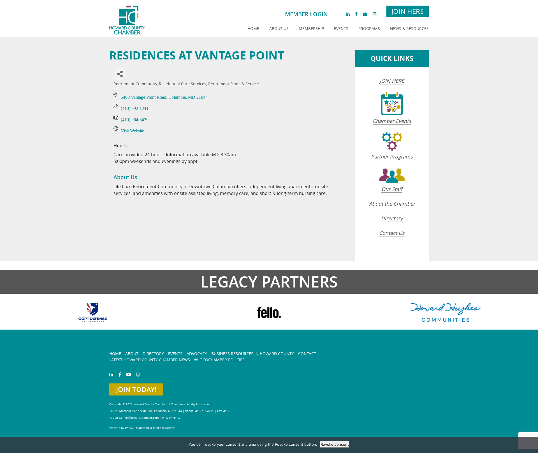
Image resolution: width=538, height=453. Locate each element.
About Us (279, 28)
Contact (307, 353)
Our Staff (391, 189)
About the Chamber (392, 203)
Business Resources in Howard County (252, 353)
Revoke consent (335, 444)
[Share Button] (119, 74)
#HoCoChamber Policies (219, 359)
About (131, 353)
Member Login (306, 14)
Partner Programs (392, 156)
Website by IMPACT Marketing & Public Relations (142, 428)
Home (253, 28)
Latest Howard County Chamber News (149, 359)
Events (341, 28)
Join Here (407, 11)
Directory (392, 218)
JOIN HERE (392, 80)
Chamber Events (392, 121)
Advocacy (197, 353)
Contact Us (392, 232)
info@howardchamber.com (141, 418)
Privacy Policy (171, 418)
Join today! (136, 389)
